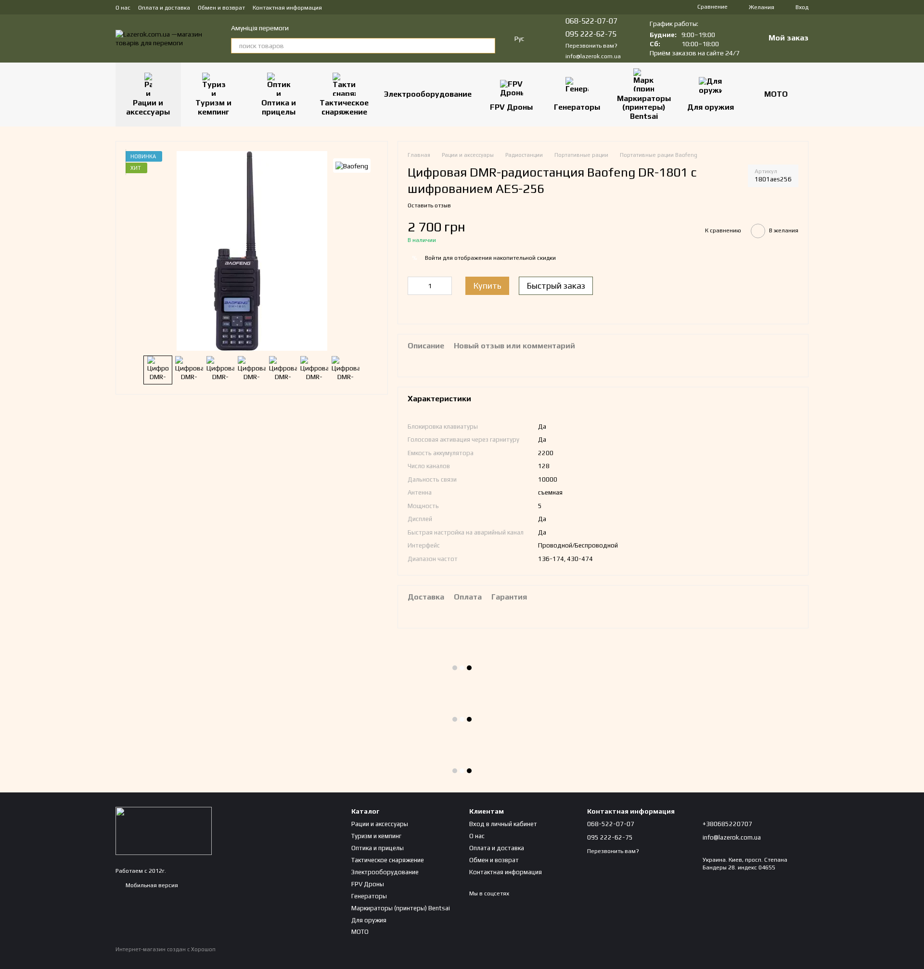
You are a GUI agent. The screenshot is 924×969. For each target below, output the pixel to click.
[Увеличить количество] (444, 285)
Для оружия (710, 107)
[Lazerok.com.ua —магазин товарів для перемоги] (164, 830)
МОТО (776, 94)
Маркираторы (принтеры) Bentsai (644, 107)
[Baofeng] (352, 165)
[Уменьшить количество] (415, 285)
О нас (123, 7)
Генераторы (577, 107)
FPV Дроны (511, 107)
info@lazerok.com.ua (593, 56)
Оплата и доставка (164, 7)
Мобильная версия (151, 885)
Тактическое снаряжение (344, 107)
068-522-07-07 (591, 21)
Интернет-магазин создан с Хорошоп (166, 949)
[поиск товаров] (487, 45)
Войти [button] (433, 258)
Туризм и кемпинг (213, 107)
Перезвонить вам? (591, 45)
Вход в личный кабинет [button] (503, 824)
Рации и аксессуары (148, 107)
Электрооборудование (428, 94)
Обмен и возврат (221, 7)
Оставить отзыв (429, 205)
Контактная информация (287, 7)
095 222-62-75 (590, 33)
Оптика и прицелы (278, 107)
